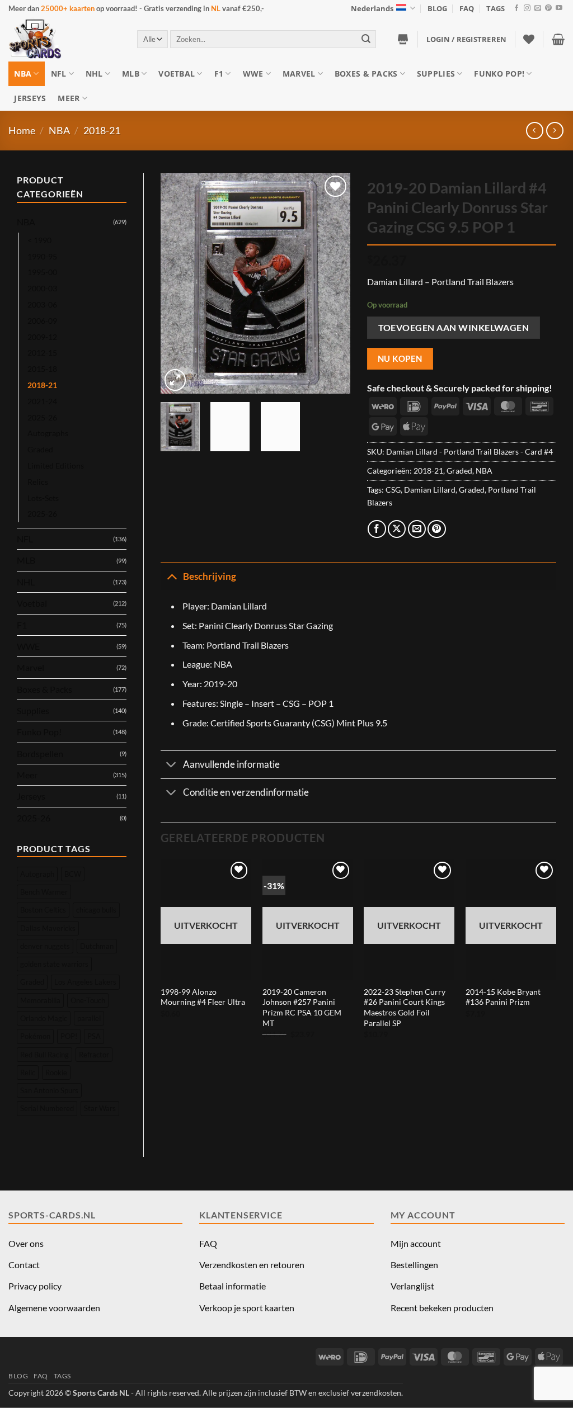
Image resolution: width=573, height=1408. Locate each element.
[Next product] (534, 130)
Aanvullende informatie (231, 764)
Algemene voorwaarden (54, 1307)
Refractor (94, 1054)
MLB (130, 73)
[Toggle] (171, 576)
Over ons (26, 1243)
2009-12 (42, 337)
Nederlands (372, 8)
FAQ (466, 8)
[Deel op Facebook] (377, 529)
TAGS (495, 8)
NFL (59, 73)
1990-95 (42, 256)
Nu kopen (400, 358)
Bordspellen (40, 753)
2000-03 (42, 288)
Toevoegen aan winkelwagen (453, 327)
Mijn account (416, 1243)
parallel (89, 1018)
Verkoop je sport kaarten (246, 1307)
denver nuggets (45, 946)
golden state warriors (54, 964)
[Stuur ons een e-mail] (537, 8)
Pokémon (35, 1036)
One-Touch (88, 1000)
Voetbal (176, 73)
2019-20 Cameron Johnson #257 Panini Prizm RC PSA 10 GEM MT (301, 1007)
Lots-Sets (43, 498)
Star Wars (100, 1108)
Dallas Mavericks (48, 928)
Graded (40, 449)
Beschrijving (209, 576)
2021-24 (42, 401)
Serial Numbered (47, 1108)
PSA (94, 1036)
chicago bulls (96, 909)
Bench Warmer (44, 891)
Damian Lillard (429, 489)
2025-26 (42, 417)
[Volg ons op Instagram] (527, 8)
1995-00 (42, 272)
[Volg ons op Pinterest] (548, 8)
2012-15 (42, 352)
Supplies (436, 73)
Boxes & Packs (366, 73)
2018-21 (101, 130)
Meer (68, 98)
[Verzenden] (365, 39)
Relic (27, 1072)
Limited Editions (55, 465)
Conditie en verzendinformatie (246, 792)
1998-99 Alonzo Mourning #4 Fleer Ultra (203, 997)
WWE (253, 73)
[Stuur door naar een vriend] (417, 529)
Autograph (37, 874)
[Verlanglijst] (528, 39)
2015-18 (42, 369)
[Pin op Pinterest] (437, 529)
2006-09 (42, 320)
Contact (24, 1264)
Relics (37, 481)
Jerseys (30, 98)
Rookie (56, 1072)
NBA (22, 73)
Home (21, 130)
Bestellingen (414, 1264)
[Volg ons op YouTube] (559, 8)
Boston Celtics (43, 909)
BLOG (437, 8)
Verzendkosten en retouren (251, 1264)
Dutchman (97, 946)
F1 (219, 73)
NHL (94, 73)
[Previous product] (554, 130)
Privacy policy (35, 1286)
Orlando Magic (43, 1018)
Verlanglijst (412, 1286)
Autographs (47, 433)
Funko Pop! (499, 73)
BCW (72, 874)
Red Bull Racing (44, 1054)
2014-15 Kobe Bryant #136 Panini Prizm (503, 997)
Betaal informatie (232, 1286)
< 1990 (39, 240)
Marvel (299, 73)
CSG (393, 489)
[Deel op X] (397, 529)
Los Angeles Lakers (85, 981)
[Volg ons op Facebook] (516, 8)
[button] (466, 39)
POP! (68, 1036)
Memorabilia (40, 1000)
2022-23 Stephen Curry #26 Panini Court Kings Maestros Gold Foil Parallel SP (404, 1007)
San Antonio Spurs (49, 1090)
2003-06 (42, 304)
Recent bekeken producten (442, 1307)
